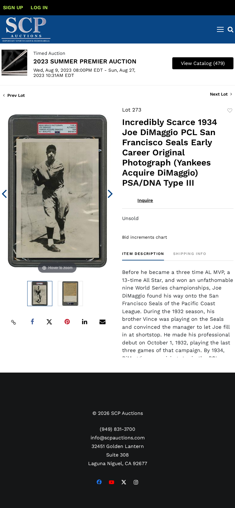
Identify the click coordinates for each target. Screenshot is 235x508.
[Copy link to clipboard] (13, 322)
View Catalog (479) (203, 63)
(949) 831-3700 (117, 429)
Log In (39, 7)
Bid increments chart (144, 237)
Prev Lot (15, 95)
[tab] (143, 256)
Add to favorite (229, 110)
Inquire (145, 200)
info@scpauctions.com (118, 438)
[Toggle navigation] (220, 29)
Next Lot (219, 94)
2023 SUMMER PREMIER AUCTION (84, 61)
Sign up (13, 7)
